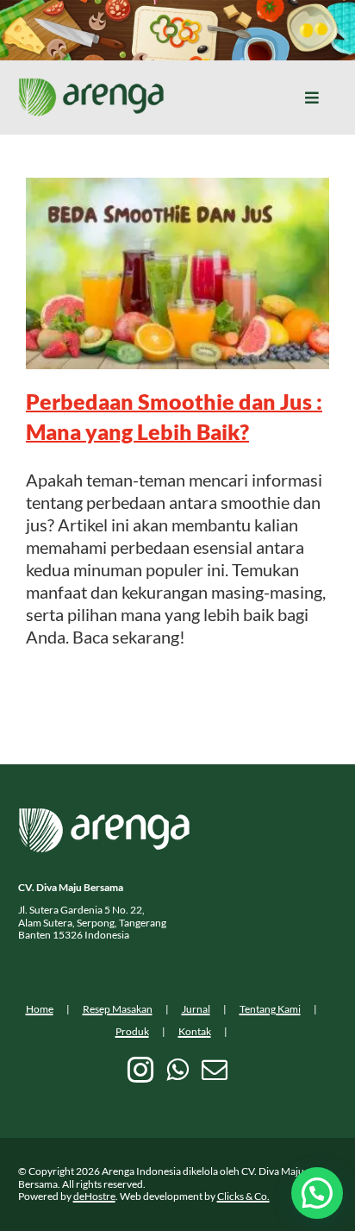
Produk (132, 1031)
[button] (317, 1193)
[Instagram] (140, 1070)
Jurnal (196, 1008)
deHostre (94, 1196)
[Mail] (214, 1070)
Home (39, 1008)
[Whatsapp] (177, 1070)
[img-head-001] (91, 86)
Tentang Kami (270, 1008)
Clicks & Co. (243, 1196)
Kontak (194, 1031)
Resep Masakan (118, 1008)
